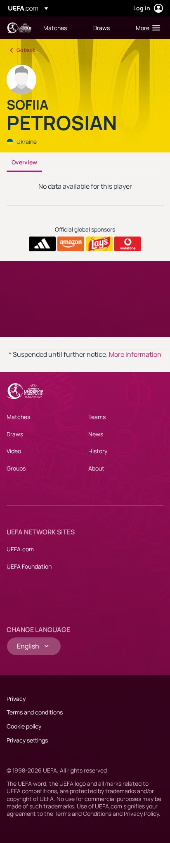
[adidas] (42, 244)
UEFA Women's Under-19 (19, 27)
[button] (146, 27)
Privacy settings (27, 740)
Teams (97, 417)
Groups (16, 468)
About (96, 468)
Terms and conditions (35, 712)
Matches (18, 417)
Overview (24, 162)
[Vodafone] (127, 244)
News (95, 434)
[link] (55, 27)
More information (135, 354)
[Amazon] (70, 244)
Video (14, 451)
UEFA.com (20, 549)
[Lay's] (99, 244)
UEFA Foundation (29, 566)
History (97, 451)
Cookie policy (24, 726)
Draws (15, 434)
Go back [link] (26, 50)
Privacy (16, 698)
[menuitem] (61, 27)
